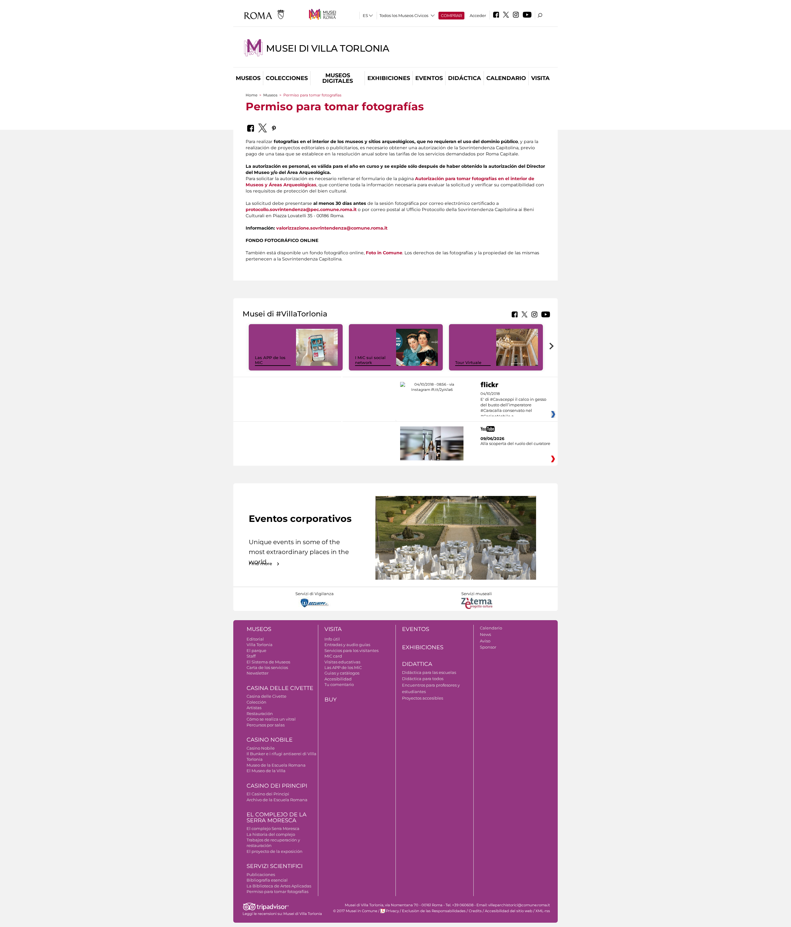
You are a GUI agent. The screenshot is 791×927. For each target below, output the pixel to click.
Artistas (254, 707)
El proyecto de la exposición (274, 851)
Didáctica (464, 78)
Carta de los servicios (267, 667)
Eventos (429, 78)
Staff (251, 656)
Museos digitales (337, 78)
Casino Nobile (270, 740)
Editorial (255, 639)
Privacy (392, 911)
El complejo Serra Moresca (273, 828)
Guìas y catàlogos (341, 673)
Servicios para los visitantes (351, 650)
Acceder (478, 15)
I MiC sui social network (370, 360)
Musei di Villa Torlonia (327, 48)
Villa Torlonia (260, 644)
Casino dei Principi (277, 786)
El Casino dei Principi (268, 793)
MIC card (333, 656)
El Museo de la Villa (266, 770)
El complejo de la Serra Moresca (277, 817)
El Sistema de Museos (268, 661)
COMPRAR (451, 15)
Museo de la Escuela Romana (276, 765)
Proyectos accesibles (422, 698)
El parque (256, 650)
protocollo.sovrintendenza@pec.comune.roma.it (301, 209)
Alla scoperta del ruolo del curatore (515, 443)
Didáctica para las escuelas (429, 672)
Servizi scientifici (274, 866)
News (485, 634)
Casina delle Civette (280, 688)
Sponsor (488, 647)
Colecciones (287, 78)
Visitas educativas (342, 661)
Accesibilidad (338, 678)
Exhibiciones (388, 78)
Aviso (485, 640)
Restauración (260, 713)
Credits (475, 911)
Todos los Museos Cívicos (403, 15)
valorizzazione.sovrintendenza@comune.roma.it (331, 228)
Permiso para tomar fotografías (277, 891)
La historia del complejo (271, 834)
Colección (256, 702)
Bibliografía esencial (267, 880)
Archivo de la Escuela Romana (277, 799)
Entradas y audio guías (347, 644)
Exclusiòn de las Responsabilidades (434, 911)
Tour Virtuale (468, 362)
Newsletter (258, 673)
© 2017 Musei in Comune (355, 911)
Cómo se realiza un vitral (271, 719)
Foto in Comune (384, 253)
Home (251, 95)
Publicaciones (261, 874)
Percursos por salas (266, 724)
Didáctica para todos (422, 678)
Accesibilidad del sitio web (508, 911)
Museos (248, 78)
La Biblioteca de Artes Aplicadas (279, 885)
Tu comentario (339, 684)
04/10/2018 (513, 405)
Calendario (506, 78)
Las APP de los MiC (343, 667)
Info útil (332, 639)
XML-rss (542, 911)
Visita (540, 78)
